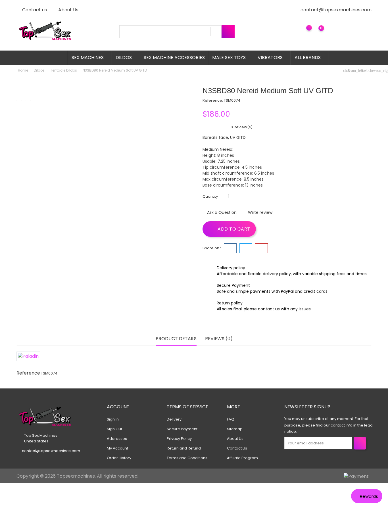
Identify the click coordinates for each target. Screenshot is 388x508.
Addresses (117, 438)
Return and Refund (184, 448)
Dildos (125, 57)
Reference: (213, 100)
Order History (119, 458)
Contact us (34, 10)
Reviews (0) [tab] (219, 338)
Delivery (174, 419)
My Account (117, 448)
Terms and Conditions (187, 458)
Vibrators (272, 57)
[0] (315, 32)
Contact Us (237, 448)
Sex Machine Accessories (174, 57)
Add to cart (233, 229)
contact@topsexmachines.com (336, 10)
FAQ (230, 419)
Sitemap (235, 429)
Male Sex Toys (230, 57)
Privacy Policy (179, 438)
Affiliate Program (242, 458)
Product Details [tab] (176, 338)
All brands (309, 57)
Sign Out (114, 429)
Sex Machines (89, 57)
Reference (28, 373)
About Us (67, 10)
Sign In (113, 419)
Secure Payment (182, 429)
